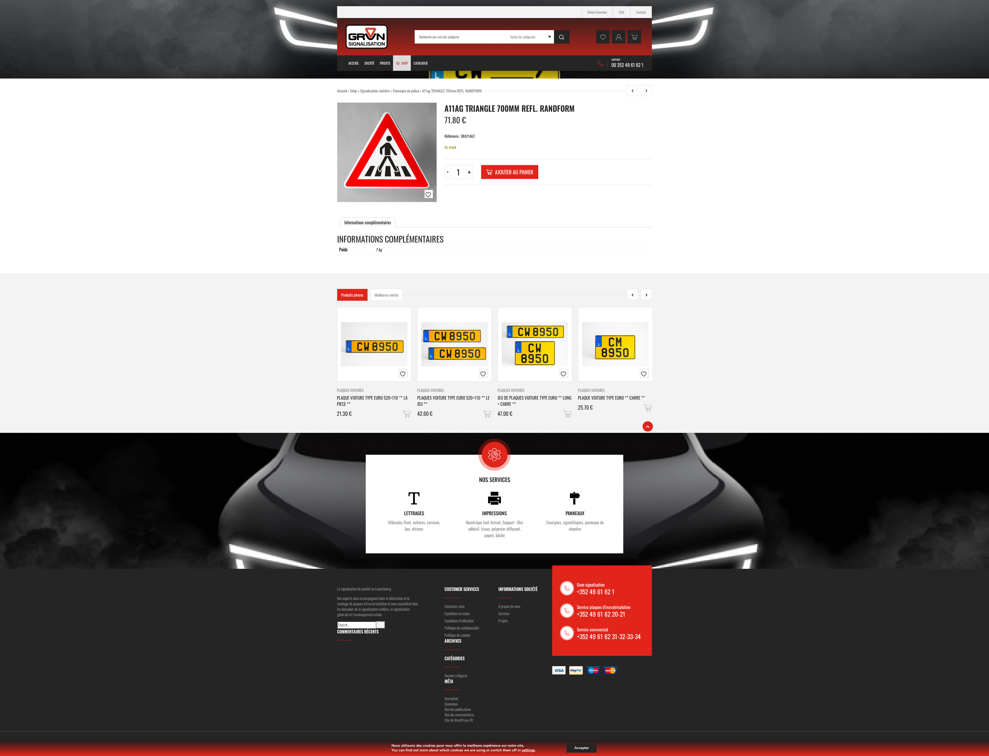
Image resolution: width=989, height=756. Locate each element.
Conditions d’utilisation (459, 620)
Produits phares (352, 295)
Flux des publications (458, 709)
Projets (385, 63)
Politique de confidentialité (462, 628)
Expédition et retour (457, 613)
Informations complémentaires (367, 222)
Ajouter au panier (514, 172)
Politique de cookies (457, 635)
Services (503, 613)
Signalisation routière (375, 90)
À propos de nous (509, 606)
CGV (621, 12)
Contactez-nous (455, 606)
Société (369, 63)
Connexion (451, 704)
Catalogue (421, 63)
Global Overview (597, 12)
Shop (353, 90)
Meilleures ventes (386, 295)
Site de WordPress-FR (459, 720)
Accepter (581, 747)
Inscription (451, 698)
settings (528, 750)
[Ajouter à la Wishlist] (428, 194)
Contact (641, 12)
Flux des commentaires (459, 714)
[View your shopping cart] (634, 37)
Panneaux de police (406, 90)
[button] (407, 413)
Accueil (353, 63)
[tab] (367, 222)
